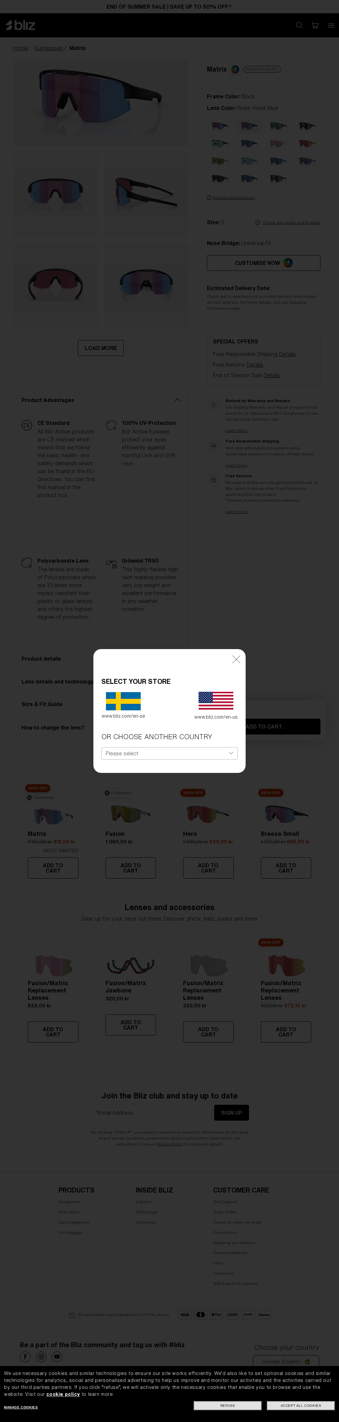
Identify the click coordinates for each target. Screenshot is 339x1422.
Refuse (227, 1405)
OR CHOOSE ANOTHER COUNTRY (156, 736)
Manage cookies (21, 1407)
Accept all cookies (301, 1405)
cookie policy (63, 1394)
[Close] (236, 659)
